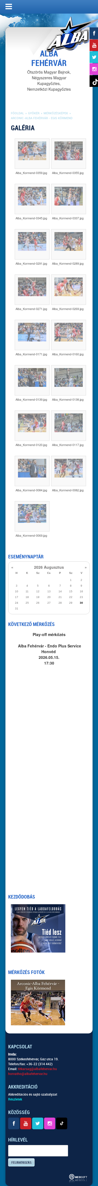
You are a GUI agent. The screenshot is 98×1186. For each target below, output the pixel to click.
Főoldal (17, 113)
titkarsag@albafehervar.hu (37, 1069)
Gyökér (33, 113)
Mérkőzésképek (56, 113)
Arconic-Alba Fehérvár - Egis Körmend (41, 118)
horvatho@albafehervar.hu (27, 1074)
